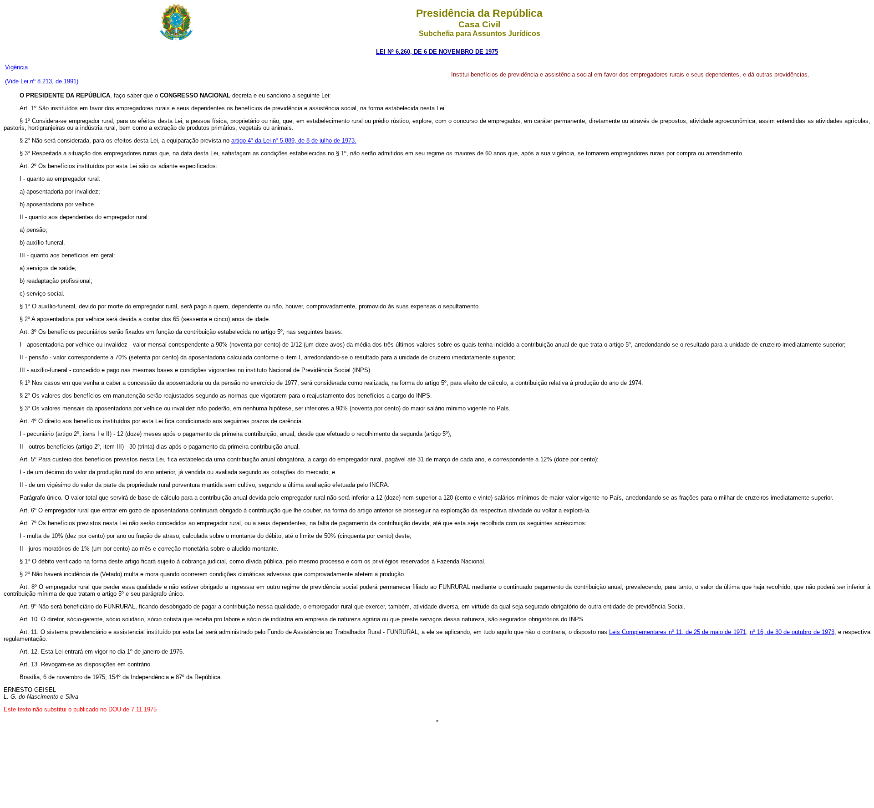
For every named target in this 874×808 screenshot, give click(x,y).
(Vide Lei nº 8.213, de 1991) (41, 81)
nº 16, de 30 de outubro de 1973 (792, 632)
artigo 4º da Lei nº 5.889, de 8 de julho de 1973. (293, 140)
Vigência (16, 67)
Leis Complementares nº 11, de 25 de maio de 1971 (677, 632)
